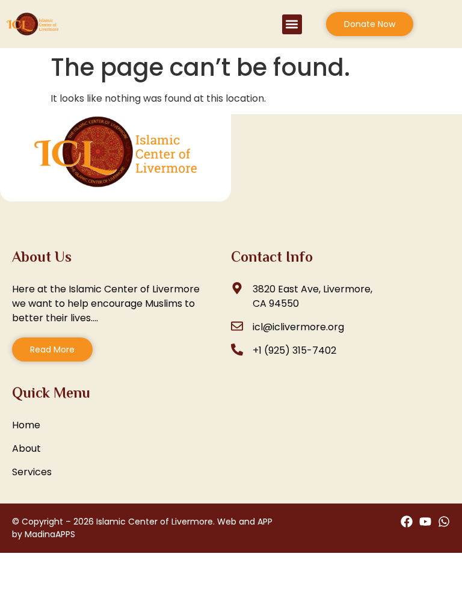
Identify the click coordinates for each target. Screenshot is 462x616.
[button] (292, 24)
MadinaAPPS (50, 534)
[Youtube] (425, 522)
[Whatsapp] (444, 522)
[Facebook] (407, 522)
